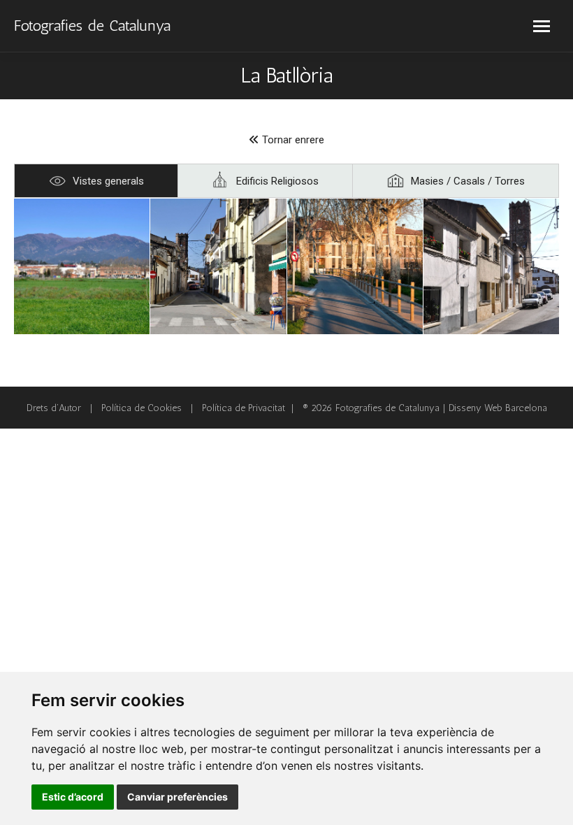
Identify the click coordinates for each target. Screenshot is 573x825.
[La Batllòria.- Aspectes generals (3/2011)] (218, 266)
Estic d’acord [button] (72, 797)
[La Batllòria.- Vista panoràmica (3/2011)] (82, 266)
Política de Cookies (141, 408)
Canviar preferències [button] (177, 797)
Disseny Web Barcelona (498, 408)
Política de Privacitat (243, 408)
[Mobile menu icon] (541, 26)
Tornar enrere (291, 140)
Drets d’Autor (54, 408)
